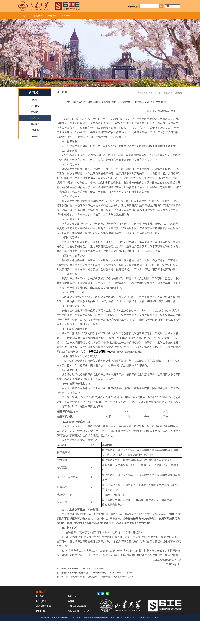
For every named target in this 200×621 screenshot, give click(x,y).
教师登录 (134, 6)
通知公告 (35, 112)
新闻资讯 (65, 15)
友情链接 (41, 591)
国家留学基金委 (43, 606)
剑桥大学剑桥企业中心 (79, 611)
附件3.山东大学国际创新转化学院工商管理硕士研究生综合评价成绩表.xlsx (93, 573)
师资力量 (51, 15)
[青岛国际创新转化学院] (49, 6)
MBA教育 (35, 118)
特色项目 (35, 130)
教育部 (71, 601)
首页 (24, 15)
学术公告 (35, 106)
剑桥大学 (72, 596)
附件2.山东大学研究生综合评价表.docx (78, 569)
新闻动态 (35, 99)
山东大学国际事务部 (77, 606)
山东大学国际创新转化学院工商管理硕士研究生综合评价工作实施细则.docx (94, 577)
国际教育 (35, 124)
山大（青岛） (42, 601)
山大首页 (40, 596)
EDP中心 (35, 136)
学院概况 (38, 15)
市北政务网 (41, 611)
